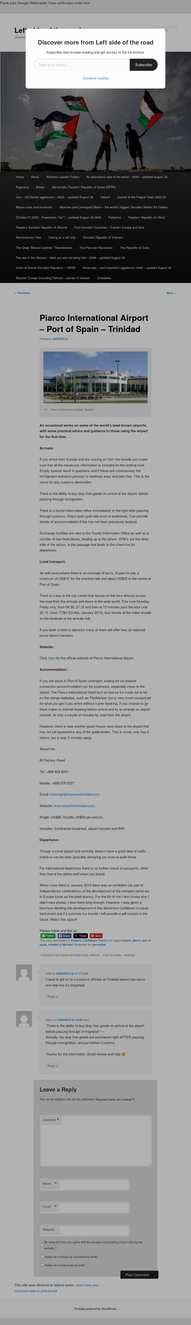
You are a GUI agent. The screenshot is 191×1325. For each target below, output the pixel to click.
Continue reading (95, 78)
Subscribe (143, 64)
